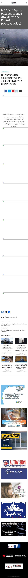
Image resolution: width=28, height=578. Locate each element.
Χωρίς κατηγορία (5, 71)
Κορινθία (15, 317)
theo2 (6, 351)
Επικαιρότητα (8, 317)
